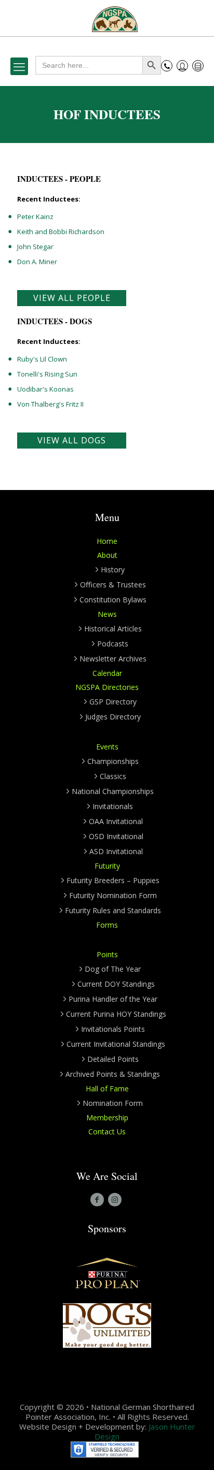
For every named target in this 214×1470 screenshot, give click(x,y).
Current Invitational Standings (115, 1044)
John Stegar (35, 246)
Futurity (107, 866)
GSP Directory (113, 702)
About (107, 555)
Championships (113, 761)
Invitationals (112, 806)
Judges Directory (113, 717)
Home (107, 541)
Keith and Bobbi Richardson (60, 231)
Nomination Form (113, 1103)
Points (107, 954)
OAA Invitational (116, 821)
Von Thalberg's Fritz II (50, 404)
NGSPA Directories (107, 687)
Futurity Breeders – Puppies (112, 880)
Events (107, 747)
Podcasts (112, 643)
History (113, 569)
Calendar (107, 673)
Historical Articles (113, 628)
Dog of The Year (113, 969)
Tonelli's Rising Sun (47, 374)
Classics (113, 776)
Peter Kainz (35, 216)
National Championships (113, 791)
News (107, 614)
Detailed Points (113, 1059)
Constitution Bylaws (112, 599)
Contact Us (107, 1131)
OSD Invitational (116, 836)
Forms (107, 925)
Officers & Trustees (113, 584)
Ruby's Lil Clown (42, 359)
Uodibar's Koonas (45, 389)
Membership (107, 1117)
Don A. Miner (37, 261)
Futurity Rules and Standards (113, 910)
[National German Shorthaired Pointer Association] (115, 18)
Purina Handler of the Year (113, 999)
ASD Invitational (116, 851)
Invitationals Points (113, 1029)
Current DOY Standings (116, 984)
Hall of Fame (107, 1088)
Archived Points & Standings (112, 1074)
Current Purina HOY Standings (116, 1014)
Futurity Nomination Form (113, 895)
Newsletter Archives (112, 659)
